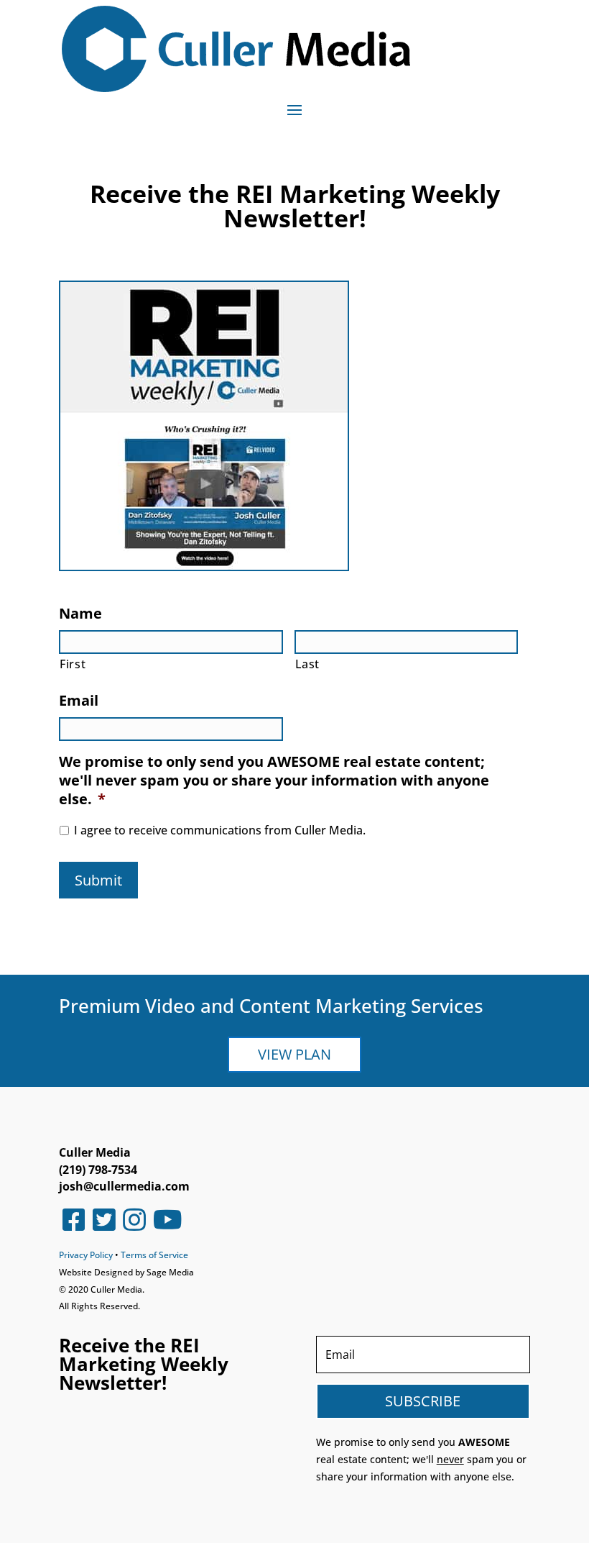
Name (80, 613)
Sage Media (170, 1272)
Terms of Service (154, 1255)
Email (78, 700)
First (72, 664)
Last (307, 664)
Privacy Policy (86, 1255)
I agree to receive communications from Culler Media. (220, 830)
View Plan (294, 1054)
